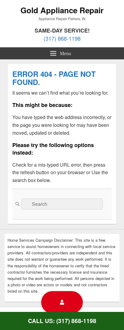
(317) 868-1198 (62, 38)
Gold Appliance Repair (62, 10)
